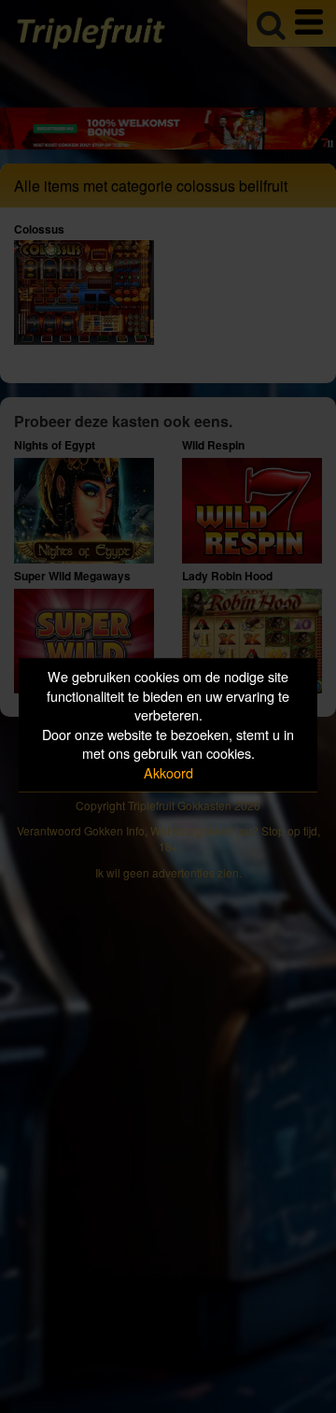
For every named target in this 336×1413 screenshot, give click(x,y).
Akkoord (168, 772)
